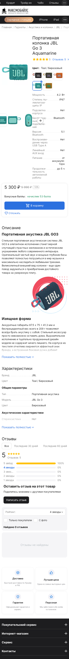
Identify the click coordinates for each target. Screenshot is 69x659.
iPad (56, 19)
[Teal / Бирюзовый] (37, 86)
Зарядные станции (19, 19)
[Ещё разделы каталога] (65, 20)
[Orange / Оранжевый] (58, 75)
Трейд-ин (26, 2)
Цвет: (35, 67)
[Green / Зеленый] (47, 75)
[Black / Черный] (37, 75)
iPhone (43, 19)
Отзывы (54, 2)
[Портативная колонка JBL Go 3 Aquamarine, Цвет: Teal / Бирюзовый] (15, 72)
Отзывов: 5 (59, 59)
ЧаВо (40, 2)
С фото (43, 520)
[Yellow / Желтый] (47, 86)
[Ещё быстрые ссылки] (64, 3)
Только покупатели (20, 520)
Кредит (10, 2)
